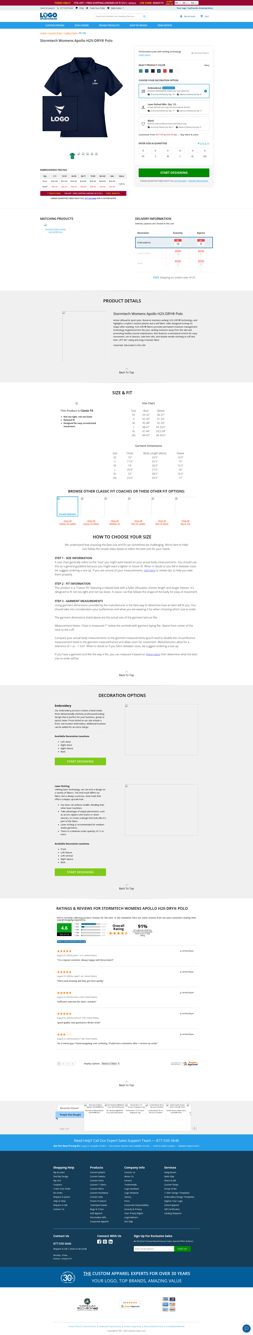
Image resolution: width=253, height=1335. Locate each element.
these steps (153, 654)
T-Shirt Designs (177, 1192)
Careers (128, 1180)
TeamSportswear (98, 1205)
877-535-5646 (66, 8)
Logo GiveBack (131, 1188)
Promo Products (109, 25)
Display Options (92, 1063)
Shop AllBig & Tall (185, 522)
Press (127, 1200)
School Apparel (171, 1205)
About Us (129, 1176)
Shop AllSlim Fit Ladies (138, 522)
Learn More (144, 54)
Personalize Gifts (98, 1217)
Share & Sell (170, 1180)
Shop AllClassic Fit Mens (91, 522)
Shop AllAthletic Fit (115, 522)
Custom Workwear (99, 1192)
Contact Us (58, 1209)
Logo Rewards (131, 1192)
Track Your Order (97, 8)
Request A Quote (61, 1196)
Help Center (116, 8)
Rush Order (82, 25)
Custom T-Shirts (98, 1184)
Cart (204, 16)
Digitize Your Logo (173, 1200)
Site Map (128, 1221)
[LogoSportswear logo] (48, 19)
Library (127, 1196)
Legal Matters (131, 1217)
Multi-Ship (169, 1176)
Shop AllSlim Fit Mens (162, 522)
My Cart (57, 1180)
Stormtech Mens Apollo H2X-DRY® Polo (55, 230)
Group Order (170, 1188)
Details (132, 3)
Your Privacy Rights (133, 1213)
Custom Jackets (97, 1172)
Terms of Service (89, 1326)
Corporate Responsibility (136, 1205)
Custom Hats (96, 1196)
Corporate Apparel (99, 1221)
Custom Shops (171, 1184)
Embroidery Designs (179, 1196)
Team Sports (165, 25)
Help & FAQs (59, 1200)
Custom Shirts (97, 1188)
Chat (81, 8)
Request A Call (60, 1205)
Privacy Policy (74, 1326)
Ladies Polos (70, 33)
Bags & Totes (97, 1209)
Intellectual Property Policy (110, 1326)
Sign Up (182, 1248)
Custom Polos (55, 33)
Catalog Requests (173, 1213)
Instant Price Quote (198, 181)
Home (43, 33)
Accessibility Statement (175, 1326)
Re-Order (58, 1192)
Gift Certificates (172, 1209)
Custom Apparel (55, 25)
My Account (59, 1172)
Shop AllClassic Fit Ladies (67, 522)
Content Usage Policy (132, 1326)
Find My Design (60, 1176)
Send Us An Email (78, 1248)
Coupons (57, 1184)
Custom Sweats (97, 1176)
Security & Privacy (133, 1209)
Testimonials (130, 1184)
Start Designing (174, 173)
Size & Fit (204, 143)
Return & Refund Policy (153, 1326)
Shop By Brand (138, 25)
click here (149, 570)
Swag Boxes (170, 1172)
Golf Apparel (96, 1213)
